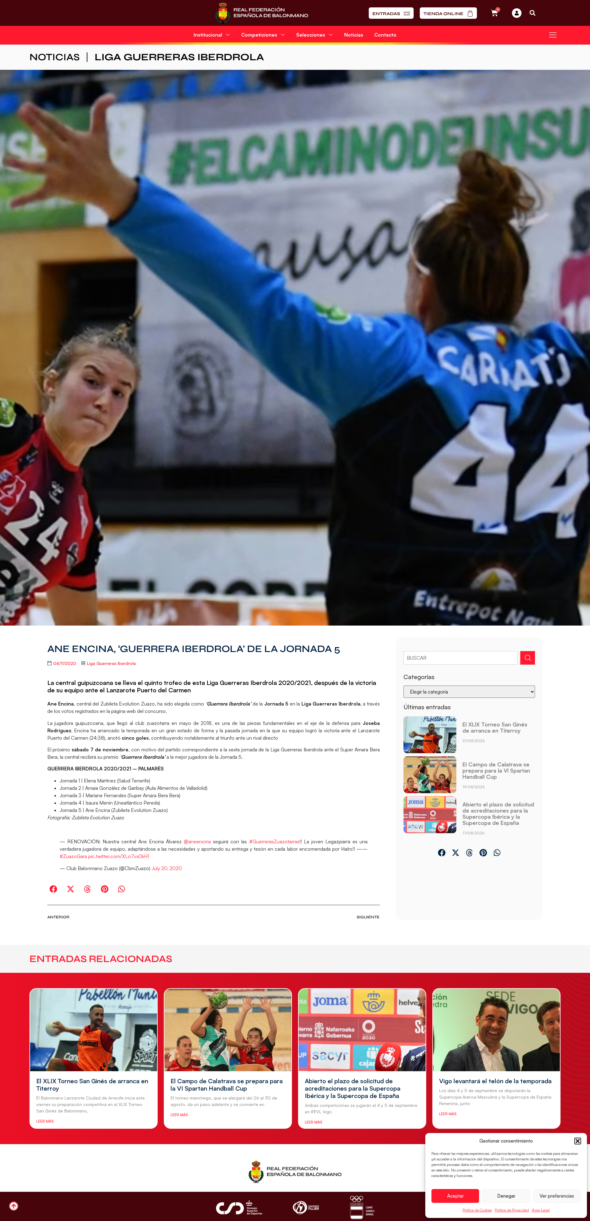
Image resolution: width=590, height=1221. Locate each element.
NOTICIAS (55, 57)
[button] (578, 1141)
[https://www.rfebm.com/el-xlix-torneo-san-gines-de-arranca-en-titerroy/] (429, 734)
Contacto (385, 35)
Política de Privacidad (512, 1210)
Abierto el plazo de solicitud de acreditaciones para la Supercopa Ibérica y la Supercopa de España (498, 813)
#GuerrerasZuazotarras (274, 841)
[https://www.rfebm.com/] (261, 13)
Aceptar (455, 1196)
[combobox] (460, 658)
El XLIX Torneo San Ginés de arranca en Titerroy (494, 727)
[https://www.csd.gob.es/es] (239, 1207)
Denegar (506, 1196)
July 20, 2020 (166, 868)
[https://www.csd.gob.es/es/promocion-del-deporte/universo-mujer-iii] (306, 1207)
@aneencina (197, 841)
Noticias (353, 35)
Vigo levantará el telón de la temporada (495, 1081)
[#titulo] (13, 1206)
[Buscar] (527, 658)
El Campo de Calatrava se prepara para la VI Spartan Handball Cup (496, 770)
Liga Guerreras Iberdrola (179, 57)
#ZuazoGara (73, 856)
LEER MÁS (44, 1121)
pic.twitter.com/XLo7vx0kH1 (118, 856)
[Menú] (552, 34)
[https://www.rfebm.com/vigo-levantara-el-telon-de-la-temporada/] (496, 1030)
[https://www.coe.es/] (362, 1207)
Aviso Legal (541, 1210)
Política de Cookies (477, 1210)
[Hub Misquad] (516, 13)
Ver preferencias (557, 1196)
